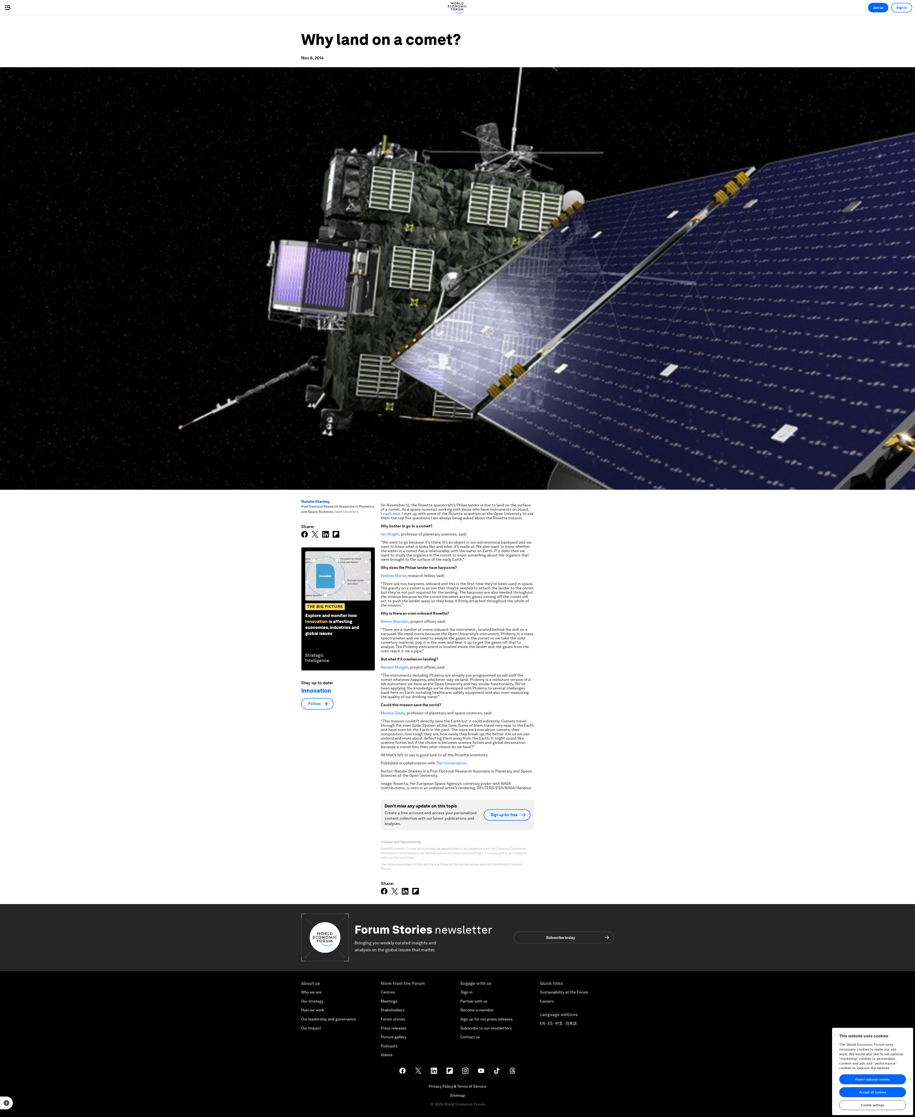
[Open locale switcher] (6, 1103)
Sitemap (457, 1095)
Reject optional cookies (872, 1079)
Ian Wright (390, 534)
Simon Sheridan (394, 621)
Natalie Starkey (315, 501)
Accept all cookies (872, 1092)
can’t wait (391, 513)
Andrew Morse (393, 575)
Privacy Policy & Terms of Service (457, 1086)
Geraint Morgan (394, 667)
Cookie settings (872, 1105)
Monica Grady (393, 713)
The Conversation (451, 763)
